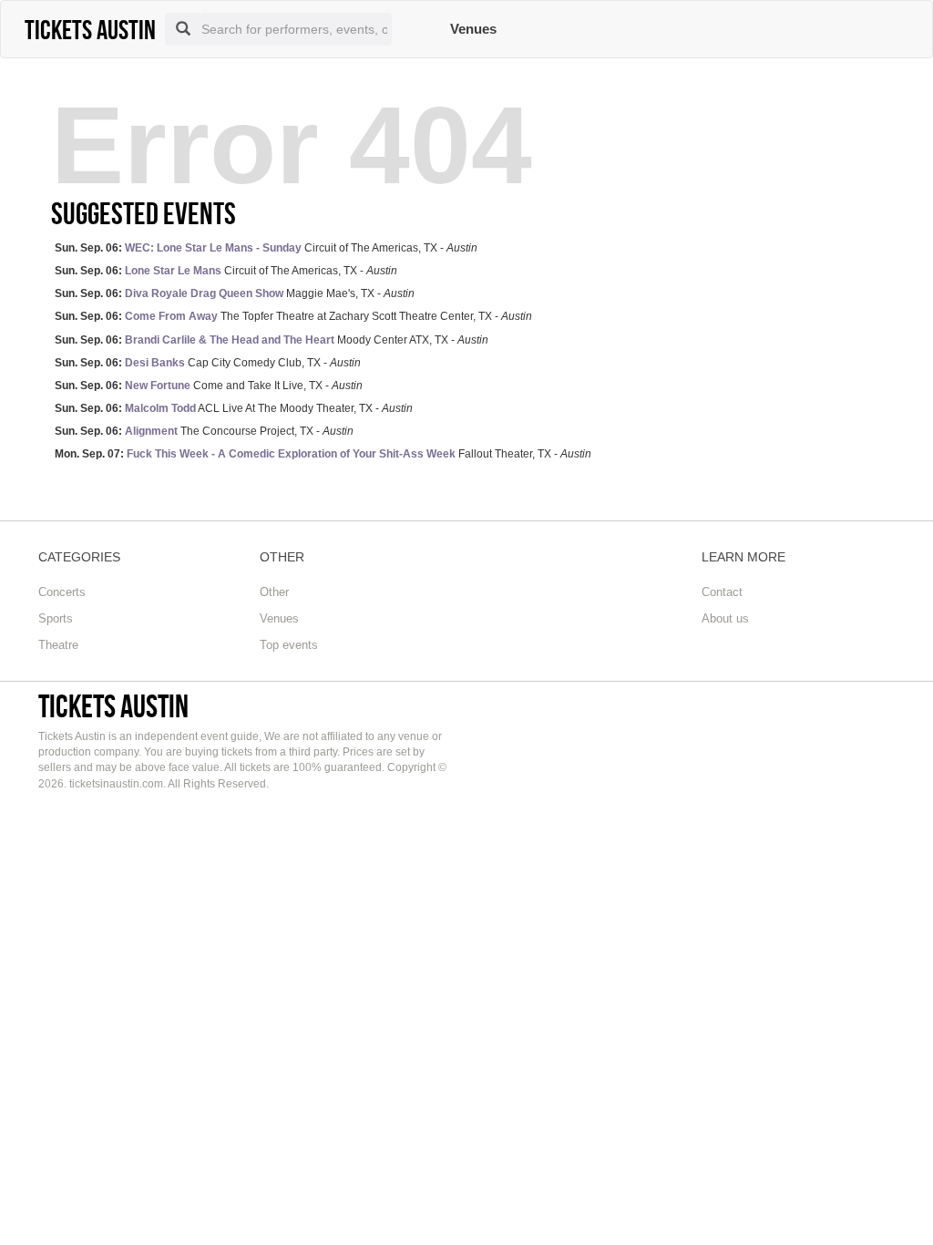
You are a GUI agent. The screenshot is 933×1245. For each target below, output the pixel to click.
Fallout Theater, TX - (323, 454)
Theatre (58, 645)
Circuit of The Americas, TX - (266, 248)
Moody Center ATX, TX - (271, 340)
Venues (473, 28)
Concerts (62, 592)
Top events (289, 645)
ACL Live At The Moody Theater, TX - (234, 408)
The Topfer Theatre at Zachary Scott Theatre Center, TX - (293, 316)
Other (274, 592)
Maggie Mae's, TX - (235, 293)
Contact (722, 592)
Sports (55, 618)
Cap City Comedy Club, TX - (208, 362)
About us (725, 618)
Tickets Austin (113, 706)
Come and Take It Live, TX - (209, 385)
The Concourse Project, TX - (204, 431)
